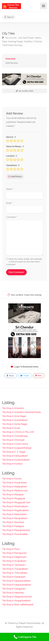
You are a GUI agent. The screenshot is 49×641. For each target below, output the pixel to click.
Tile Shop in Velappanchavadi (17, 596)
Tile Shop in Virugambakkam (16, 600)
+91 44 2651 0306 (25, 91)
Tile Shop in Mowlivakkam (15, 506)
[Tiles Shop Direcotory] (11, 6)
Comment (11, 217)
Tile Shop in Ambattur (13, 408)
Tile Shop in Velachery (13, 592)
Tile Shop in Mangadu (13, 494)
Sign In (10, 17)
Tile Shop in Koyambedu (14, 482)
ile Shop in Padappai (14, 526)
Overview (10, 58)
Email (9, 203)
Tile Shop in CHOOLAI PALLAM (18, 432)
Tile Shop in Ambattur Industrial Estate (21, 412)
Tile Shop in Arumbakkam (15, 420)
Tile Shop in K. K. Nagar (13, 452)
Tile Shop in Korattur (12, 463)
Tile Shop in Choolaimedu (15, 436)
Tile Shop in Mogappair (13, 498)
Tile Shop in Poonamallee (15, 534)
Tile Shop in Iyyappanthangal (16, 448)
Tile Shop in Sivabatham (14, 561)
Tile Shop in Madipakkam (14, 486)
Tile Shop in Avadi (11, 428)
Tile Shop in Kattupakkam (15, 455)
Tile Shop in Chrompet (13, 440)
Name (9, 189)
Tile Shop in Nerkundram (14, 514)
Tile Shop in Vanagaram (14, 588)
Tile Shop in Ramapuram (14, 553)
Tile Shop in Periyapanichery (16, 530)
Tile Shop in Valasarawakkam (16, 584)
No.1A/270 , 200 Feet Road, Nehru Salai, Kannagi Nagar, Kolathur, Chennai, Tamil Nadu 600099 (22, 41)
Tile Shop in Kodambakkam (16, 459)
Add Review (11, 63)
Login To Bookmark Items (26, 367)
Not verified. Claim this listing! (26, 295)
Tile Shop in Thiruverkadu (14, 573)
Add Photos (16, 176)
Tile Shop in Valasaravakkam (16, 580)
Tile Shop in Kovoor (12, 478)
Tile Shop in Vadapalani (13, 577)
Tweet (26, 376)
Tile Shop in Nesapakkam (14, 518)
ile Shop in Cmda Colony (16, 444)
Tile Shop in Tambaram (13, 565)
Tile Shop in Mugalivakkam (15, 510)
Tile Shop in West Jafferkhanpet (17, 604)
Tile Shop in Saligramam (14, 557)
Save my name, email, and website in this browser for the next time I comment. (24, 262)
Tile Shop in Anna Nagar (14, 416)
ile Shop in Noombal (14, 522)
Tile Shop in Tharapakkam (15, 569)
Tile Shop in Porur (11, 549)
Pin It (39, 376)
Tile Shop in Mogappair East (16, 502)
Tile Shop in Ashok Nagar (14, 424)
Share (11, 376)
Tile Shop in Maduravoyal (14, 490)
